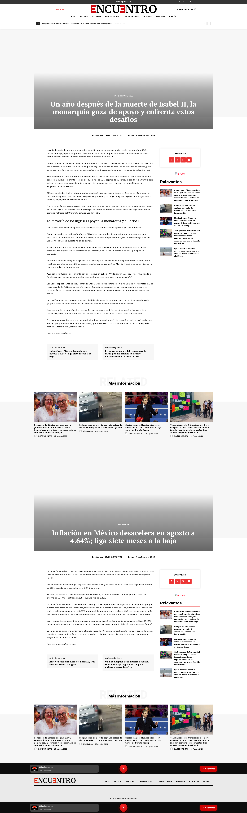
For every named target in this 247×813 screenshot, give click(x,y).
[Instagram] (183, 2)
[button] (187, 9)
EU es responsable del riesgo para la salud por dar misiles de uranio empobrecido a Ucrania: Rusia (125, 354)
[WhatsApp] (190, 2)
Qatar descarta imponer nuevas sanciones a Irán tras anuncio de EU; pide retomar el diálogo (186, 252)
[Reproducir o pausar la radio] (123, 808)
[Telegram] (189, 159)
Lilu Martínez (88, 431)
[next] (209, 23)
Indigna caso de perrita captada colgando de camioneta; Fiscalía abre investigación (185, 209)
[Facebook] (180, 2)
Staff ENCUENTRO (113, 136)
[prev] (204, 23)
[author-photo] (35, 436)
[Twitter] (187, 2)
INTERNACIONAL (123, 96)
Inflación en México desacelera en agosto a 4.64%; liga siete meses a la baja (70, 354)
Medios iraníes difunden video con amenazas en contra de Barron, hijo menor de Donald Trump (82, 23)
